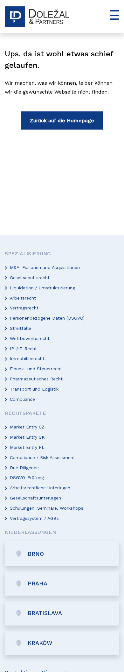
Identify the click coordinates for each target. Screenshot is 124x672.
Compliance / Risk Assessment (42, 457)
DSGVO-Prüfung (27, 477)
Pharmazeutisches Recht (36, 378)
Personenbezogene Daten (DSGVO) (47, 318)
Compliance (22, 399)
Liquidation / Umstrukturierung (42, 287)
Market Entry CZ (27, 426)
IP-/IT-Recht (23, 348)
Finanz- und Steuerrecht (36, 368)
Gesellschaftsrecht (30, 277)
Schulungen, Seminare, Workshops (46, 508)
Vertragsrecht (24, 307)
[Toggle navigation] (112, 15)
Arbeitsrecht (23, 298)
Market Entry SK (27, 437)
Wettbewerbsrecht (30, 338)
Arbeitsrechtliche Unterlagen (40, 487)
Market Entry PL (27, 447)
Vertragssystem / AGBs (34, 518)
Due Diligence (24, 467)
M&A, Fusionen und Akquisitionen (45, 267)
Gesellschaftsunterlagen (35, 497)
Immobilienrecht (27, 358)
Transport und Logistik (34, 389)
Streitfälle (20, 328)
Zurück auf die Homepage (62, 120)
